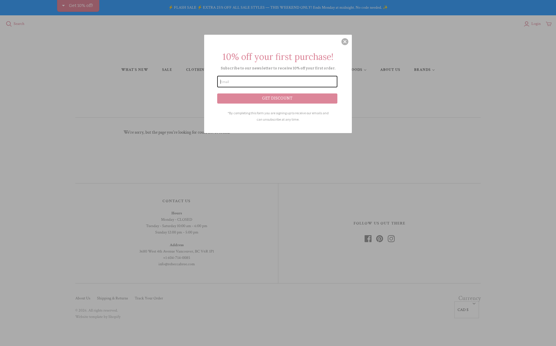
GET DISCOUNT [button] (277, 98)
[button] (344, 41)
